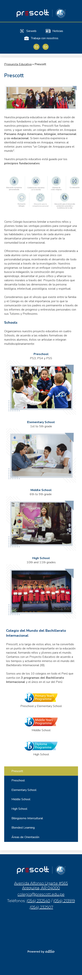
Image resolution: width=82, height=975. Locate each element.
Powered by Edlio (41, 951)
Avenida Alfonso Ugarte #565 (41, 885)
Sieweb (31, 31)
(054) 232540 (38, 901)
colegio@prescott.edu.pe (41, 894)
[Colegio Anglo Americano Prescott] (41, 13)
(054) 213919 (64, 901)
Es (36, 47)
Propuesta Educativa (18, 64)
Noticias (57, 31)
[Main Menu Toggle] (76, 6)
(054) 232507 (41, 907)
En (45, 47)
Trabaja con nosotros (44, 38)
